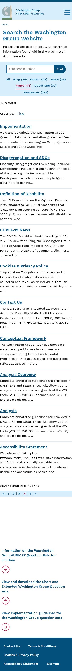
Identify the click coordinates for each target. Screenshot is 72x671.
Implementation (16, 126)
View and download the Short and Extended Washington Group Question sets (33, 586)
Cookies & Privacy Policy (24, 266)
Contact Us (11, 302)
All (8, 79)
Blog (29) (20, 79)
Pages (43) (23, 85)
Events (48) (38, 79)
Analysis (8, 410)
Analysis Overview (18, 374)
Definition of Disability (22, 194)
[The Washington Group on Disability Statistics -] (23, 12)
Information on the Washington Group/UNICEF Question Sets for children (29, 555)
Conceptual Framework (23, 338)
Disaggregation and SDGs (25, 157)
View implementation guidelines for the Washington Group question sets (32, 615)
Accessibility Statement (23, 447)
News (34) (58, 79)
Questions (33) (45, 85)
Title (20, 113)
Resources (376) (36, 92)
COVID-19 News (15, 230)
